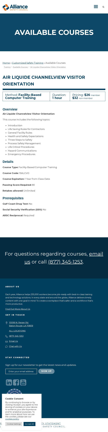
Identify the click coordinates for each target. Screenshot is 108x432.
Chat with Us (15, 346)
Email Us (13, 341)
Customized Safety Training (27, 63)
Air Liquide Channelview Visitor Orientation (48, 67)
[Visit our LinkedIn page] (9, 382)
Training (7, 67)
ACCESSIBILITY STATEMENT (43, 423)
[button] (103, 7)
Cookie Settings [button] (14, 424)
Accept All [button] (29, 424)
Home (6, 63)
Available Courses (20, 67)
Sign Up (46, 371)
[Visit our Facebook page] (16, 382)
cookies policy (12, 419)
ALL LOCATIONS (17, 331)
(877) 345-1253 (16, 336)
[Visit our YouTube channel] (23, 382)
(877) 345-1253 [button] (65, 262)
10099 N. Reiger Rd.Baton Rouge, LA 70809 (21, 324)
